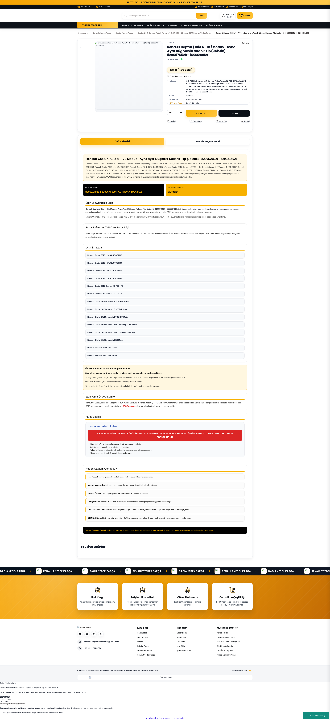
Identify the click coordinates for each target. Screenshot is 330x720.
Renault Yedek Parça (146, 654)
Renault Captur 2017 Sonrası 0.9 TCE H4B (105, 286)
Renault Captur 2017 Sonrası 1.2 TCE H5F (105, 294)
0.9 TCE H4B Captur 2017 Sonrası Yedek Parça (205, 81)
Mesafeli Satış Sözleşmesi (228, 641)
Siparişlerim (182, 632)
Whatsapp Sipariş (317, 715)
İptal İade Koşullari (225, 650)
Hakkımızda (142, 632)
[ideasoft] (151, 718)
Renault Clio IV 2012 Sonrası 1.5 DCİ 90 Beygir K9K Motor (112, 332)
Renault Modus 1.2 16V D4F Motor (102, 348)
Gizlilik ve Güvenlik (225, 646)
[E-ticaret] (164, 718)
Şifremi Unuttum (184, 650)
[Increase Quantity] (181, 112)
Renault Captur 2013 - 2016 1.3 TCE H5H (104, 278)
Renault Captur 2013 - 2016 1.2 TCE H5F (104, 271)
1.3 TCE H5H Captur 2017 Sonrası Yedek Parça (224, 84)
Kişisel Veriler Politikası (226, 654)
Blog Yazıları (142, 637)
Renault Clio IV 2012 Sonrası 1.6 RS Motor (105, 340)
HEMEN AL (234, 113)
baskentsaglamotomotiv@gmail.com (12, 704)
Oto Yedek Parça (144, 650)
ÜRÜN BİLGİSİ (122, 141)
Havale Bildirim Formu (226, 637)
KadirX (250, 670)
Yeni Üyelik (181, 637)
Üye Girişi (181, 646)
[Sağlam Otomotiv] (84, 627)
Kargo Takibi (222, 632)
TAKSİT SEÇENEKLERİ (208, 141)
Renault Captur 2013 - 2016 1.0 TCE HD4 (104, 263)
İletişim (140, 641)
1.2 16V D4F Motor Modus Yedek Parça (224, 89)
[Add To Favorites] (171, 121)
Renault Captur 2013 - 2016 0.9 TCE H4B (104, 255)
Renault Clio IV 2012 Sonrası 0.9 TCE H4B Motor (108, 301)
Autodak (189, 95)
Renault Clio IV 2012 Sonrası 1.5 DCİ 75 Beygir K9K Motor (112, 325)
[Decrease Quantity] (169, 112)
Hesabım (181, 641)
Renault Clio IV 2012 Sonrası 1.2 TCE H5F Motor (107, 317)
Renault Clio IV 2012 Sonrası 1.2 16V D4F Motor (107, 309)
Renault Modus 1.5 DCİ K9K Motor (102, 355)
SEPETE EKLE (201, 113)
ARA (201, 15)
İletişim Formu (143, 646)
